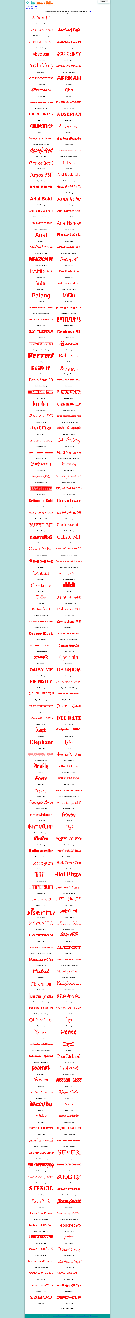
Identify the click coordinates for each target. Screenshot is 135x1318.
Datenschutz (94, 1316)
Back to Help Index (31, 8)
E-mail (89, 11)
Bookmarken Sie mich (82, 1316)
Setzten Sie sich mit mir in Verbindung (64, 1316)
